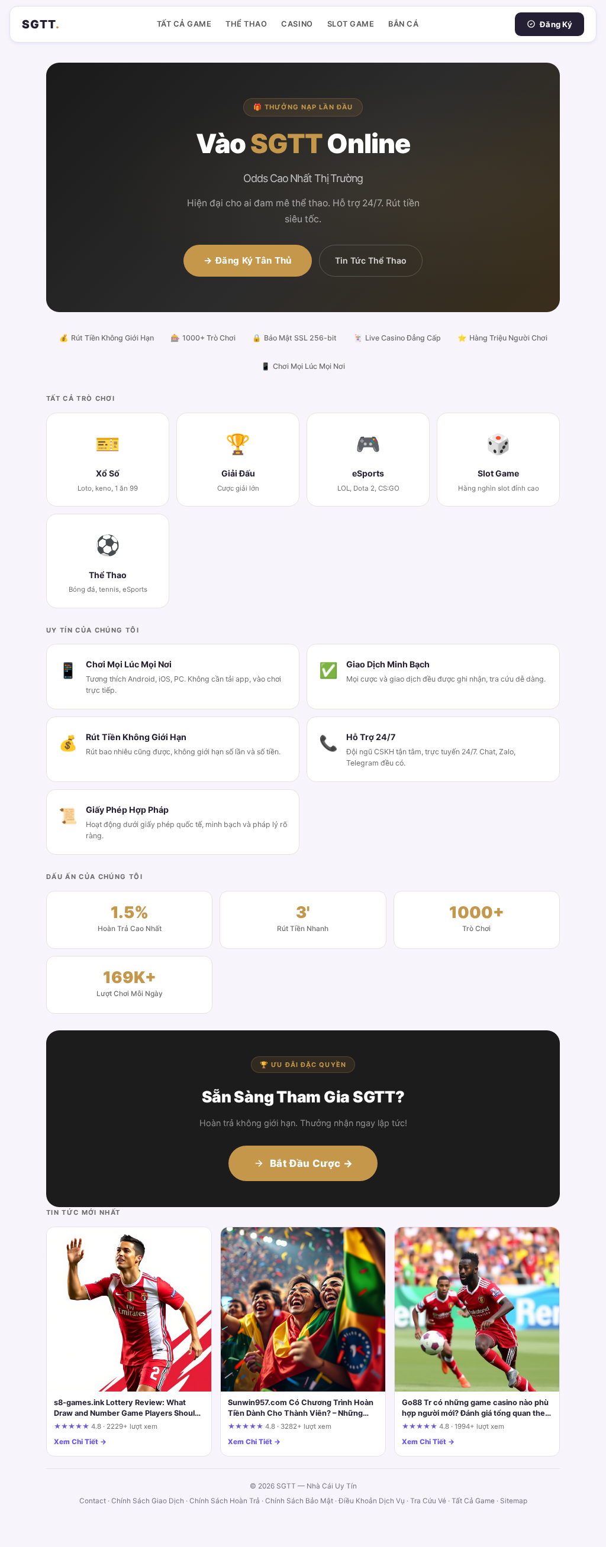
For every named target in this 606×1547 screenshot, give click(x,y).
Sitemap (513, 1501)
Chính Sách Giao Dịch (147, 1501)
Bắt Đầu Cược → (311, 1163)
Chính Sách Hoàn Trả (224, 1501)
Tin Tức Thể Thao (371, 260)
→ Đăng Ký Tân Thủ (247, 260)
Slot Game (351, 24)
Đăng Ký (556, 24)
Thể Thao (246, 24)
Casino (296, 24)
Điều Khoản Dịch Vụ (372, 1501)
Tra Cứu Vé (428, 1501)
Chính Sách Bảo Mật (299, 1501)
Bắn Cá (403, 24)
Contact (92, 1501)
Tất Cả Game (184, 24)
